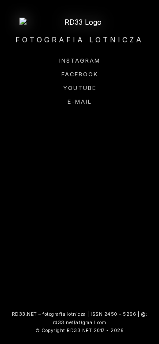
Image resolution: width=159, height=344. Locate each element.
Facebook (79, 74)
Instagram (79, 60)
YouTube (79, 88)
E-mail (80, 101)
